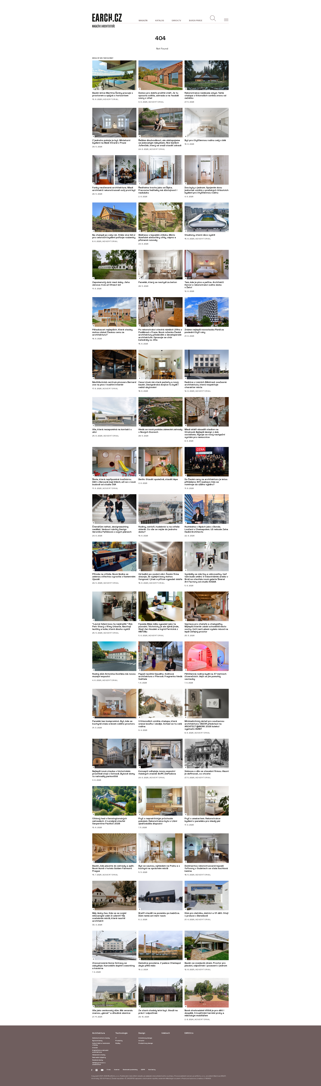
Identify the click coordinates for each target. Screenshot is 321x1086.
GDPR (143, 1069)
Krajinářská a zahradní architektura (100, 1051)
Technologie (121, 1033)
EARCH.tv (176, 20)
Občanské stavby (98, 1055)
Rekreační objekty (99, 1057)
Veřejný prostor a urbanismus (98, 1063)
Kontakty (151, 1069)
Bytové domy (97, 1040)
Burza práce (195, 20)
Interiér (95, 1048)
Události (166, 1033)
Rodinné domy (97, 1060)
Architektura (98, 1033)
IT (116, 1038)
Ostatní (141, 1040)
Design (141, 1033)
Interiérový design (145, 1038)
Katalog (159, 20)
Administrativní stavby (101, 1038)
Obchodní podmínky (130, 1069)
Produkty (119, 1040)
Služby (117, 1043)
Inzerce (116, 1069)
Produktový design (145, 1043)
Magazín (143, 20)
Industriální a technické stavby (101, 1044)
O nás (109, 1069)
